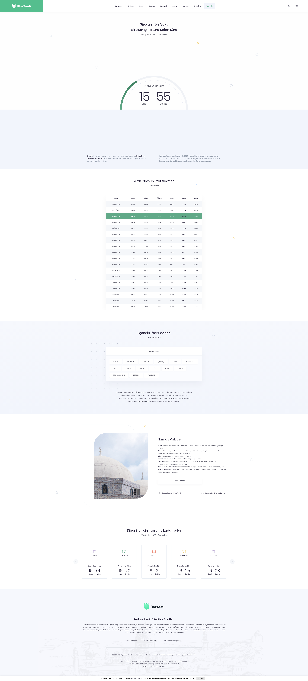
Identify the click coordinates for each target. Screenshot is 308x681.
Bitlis (190, 625)
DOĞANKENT (190, 362)
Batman (168, 625)
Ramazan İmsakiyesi (167, 655)
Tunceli (154, 632)
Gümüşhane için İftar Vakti (211, 493)
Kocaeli (163, 6)
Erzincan (115, 627)
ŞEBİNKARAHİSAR (119, 375)
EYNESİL (128, 368)
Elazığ (109, 627)
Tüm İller (210, 6)
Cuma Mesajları (159, 666)
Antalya (197, 6)
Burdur (198, 625)
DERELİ (175, 362)
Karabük (214, 627)
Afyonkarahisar (102, 625)
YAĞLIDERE (151, 375)
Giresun (143, 627)
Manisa (151, 630)
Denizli (85, 627)
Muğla (162, 630)
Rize (194, 630)
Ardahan (140, 625)
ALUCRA (116, 362)
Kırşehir (121, 630)
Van (162, 632)
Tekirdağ (136, 632)
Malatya (145, 630)
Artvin (146, 625)
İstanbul (118, 6)
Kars (84, 630)
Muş (167, 630)
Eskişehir (128, 627)
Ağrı (110, 625)
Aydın (151, 625)
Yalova (167, 632)
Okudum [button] (201, 678)
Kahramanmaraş (203, 627)
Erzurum (121, 627)
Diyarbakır (92, 627)
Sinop (223, 630)
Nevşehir (172, 630)
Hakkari (158, 627)
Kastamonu (91, 630)
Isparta (183, 627)
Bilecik (180, 625)
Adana (152, 6)
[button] (289, 6)
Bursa (203, 625)
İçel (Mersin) (171, 627)
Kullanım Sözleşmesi (173, 641)
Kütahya (138, 630)
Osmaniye (189, 630)
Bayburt (175, 625)
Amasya (122, 625)
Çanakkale (210, 625)
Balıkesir (157, 625)
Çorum (223, 625)
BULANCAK (130, 362)
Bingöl (185, 625)
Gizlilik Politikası (151, 641)
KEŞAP (167, 368)
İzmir (141, 6)
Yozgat (173, 632)
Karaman (221, 627)
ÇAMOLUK (146, 362)
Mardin (157, 630)
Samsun (206, 630)
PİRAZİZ (180, 368)
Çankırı (217, 625)
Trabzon (148, 632)
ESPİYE (115, 368)
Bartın (162, 625)
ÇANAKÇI (161, 362)
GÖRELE (142, 368)
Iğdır (178, 627)
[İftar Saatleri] (154, 607)
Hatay (164, 627)
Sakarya (199, 630)
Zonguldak (180, 632)
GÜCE (155, 368)
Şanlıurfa (213, 630)
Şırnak (126, 632)
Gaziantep (136, 627)
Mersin (186, 6)
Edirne (104, 627)
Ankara (131, 6)
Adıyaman (92, 625)
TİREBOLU (136, 375)
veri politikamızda (137, 678)
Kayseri (99, 630)
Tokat (142, 632)
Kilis (103, 630)
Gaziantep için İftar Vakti (171, 493)
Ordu (182, 630)
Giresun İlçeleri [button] (154, 351)
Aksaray (115, 625)
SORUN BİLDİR (180, 481)
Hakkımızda (132, 641)
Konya (174, 6)
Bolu (194, 625)
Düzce (99, 627)
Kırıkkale (108, 630)
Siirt (218, 630)
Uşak (159, 632)
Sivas (131, 632)
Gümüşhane (150, 627)
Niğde (178, 630)
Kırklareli (115, 630)
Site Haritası (147, 666)
